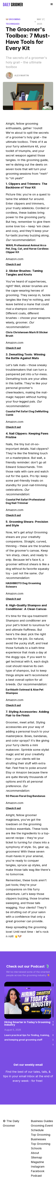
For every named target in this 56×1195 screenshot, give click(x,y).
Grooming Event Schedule (42, 1128)
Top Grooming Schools (40, 1146)
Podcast (36, 1175)
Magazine (37, 1162)
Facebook (37, 1171)
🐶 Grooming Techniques (13, 21)
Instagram (38, 1166)
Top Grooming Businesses (40, 1137)
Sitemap (36, 1157)
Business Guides (42, 1121)
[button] (51, 4)
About (35, 1153)
